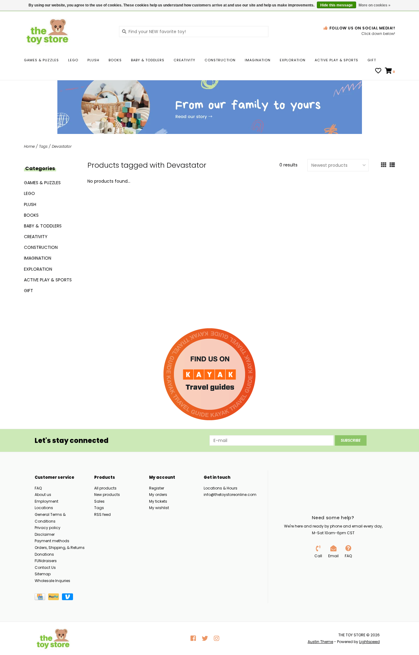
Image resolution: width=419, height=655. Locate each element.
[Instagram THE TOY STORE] (216, 638)
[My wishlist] (378, 71)
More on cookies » (374, 5)
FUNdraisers (46, 560)
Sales (99, 501)
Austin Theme (320, 641)
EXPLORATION (293, 60)
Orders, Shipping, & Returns (60, 547)
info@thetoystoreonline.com (230, 494)
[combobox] (193, 31)
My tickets (158, 501)
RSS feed (102, 514)
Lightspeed (369, 641)
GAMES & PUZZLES (41, 60)
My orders (158, 494)
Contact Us (45, 567)
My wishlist (159, 507)
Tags (43, 146)
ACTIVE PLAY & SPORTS (336, 60)
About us (43, 494)
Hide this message (336, 5)
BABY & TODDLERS (147, 60)
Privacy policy (47, 527)
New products (107, 494)
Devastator (61, 146)
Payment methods (52, 540)
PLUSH (93, 60)
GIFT (371, 60)
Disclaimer (45, 534)
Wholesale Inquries (52, 580)
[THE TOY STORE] (67, 31)
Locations (44, 507)
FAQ (38, 488)
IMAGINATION (258, 60)
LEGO (73, 60)
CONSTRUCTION (220, 60)
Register (156, 488)
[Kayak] (209, 374)
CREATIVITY (184, 60)
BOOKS (115, 60)
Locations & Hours (220, 488)
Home (29, 146)
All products (105, 488)
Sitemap (43, 574)
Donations (44, 554)
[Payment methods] (41, 597)
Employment (46, 501)
